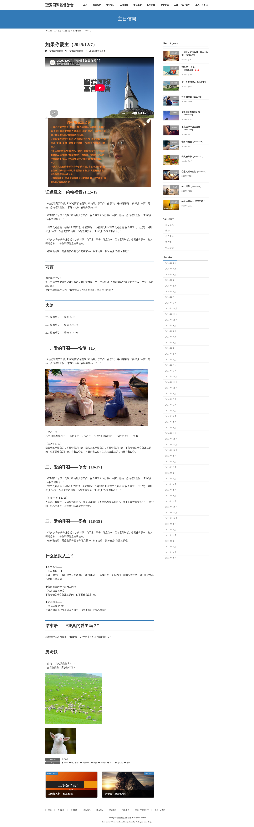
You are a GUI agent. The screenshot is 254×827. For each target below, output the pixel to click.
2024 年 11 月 (171, 382)
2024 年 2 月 (170, 427)
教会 (128, 763)
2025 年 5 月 (170, 348)
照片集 (168, 242)
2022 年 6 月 (170, 541)
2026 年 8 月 (170, 263)
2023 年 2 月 (170, 496)
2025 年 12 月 (171, 308)
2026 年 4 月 (170, 286)
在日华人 (86, 763)
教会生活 (99, 810)
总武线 (120, 763)
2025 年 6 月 (170, 342)
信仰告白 (74, 810)
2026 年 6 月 (170, 274)
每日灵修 (169, 236)
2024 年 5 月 (170, 411)
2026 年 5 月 (170, 280)
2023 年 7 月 (170, 467)
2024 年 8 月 (170, 393)
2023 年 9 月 (170, 456)
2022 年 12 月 (171, 507)
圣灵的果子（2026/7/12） (193, 156)
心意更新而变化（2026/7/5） (194, 171)
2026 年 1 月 (170, 303)
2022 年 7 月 (170, 535)
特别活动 (169, 247)
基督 (95, 763)
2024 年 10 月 (171, 388)
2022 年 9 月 (170, 524)
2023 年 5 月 (170, 479)
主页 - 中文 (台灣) (142, 810)
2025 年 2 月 (170, 365)
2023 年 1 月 (170, 501)
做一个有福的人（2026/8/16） (195, 82)
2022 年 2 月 (170, 558)
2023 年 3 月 (170, 490)
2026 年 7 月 (170, 269)
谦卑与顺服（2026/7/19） (193, 142)
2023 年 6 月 (170, 473)
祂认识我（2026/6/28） (192, 186)
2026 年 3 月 (170, 291)
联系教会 (112, 810)
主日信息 (65, 759)
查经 (167, 231)
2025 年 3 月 (170, 359)
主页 (50, 810)
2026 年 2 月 (170, 297)
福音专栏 (125, 810)
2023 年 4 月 (170, 484)
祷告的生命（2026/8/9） (192, 97)
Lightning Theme (127, 822)
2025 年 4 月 (170, 354)
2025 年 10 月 (171, 320)
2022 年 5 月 (170, 547)
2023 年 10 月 (171, 450)
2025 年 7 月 (170, 337)
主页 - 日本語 (160, 810)
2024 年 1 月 (170, 433)
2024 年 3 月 (170, 422)
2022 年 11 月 (171, 513)
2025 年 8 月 (170, 331)
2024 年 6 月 (170, 405)
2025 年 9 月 (170, 325)
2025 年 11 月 (171, 314)
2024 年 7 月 (170, 399)
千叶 (66, 763)
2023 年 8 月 (170, 462)
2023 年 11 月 (171, 444)
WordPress (115, 822)
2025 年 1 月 (170, 371)
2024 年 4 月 (170, 416)
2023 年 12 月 (171, 439)
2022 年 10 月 (171, 518)
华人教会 (74, 763)
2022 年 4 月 (170, 552)
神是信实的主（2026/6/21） (194, 201)
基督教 (103, 763)
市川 (111, 763)
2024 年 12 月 (171, 376)
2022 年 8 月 (170, 530)
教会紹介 (61, 810)
